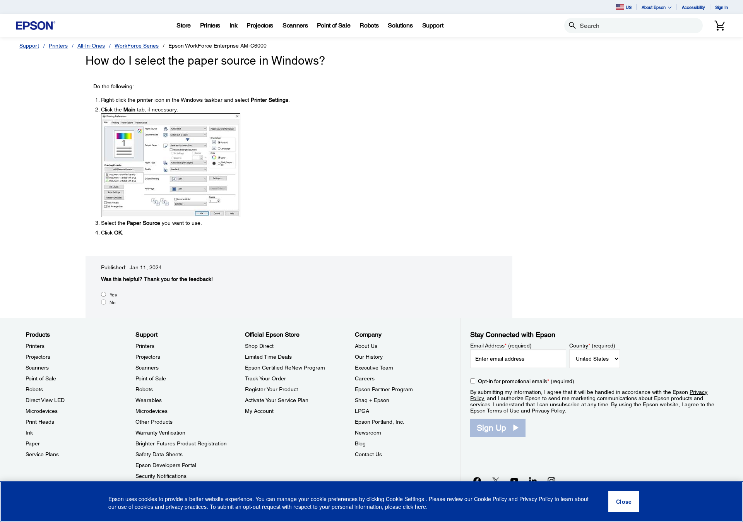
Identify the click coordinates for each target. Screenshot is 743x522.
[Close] (623, 501)
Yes (113, 295)
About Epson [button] (654, 7)
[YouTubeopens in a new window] (514, 481)
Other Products (154, 422)
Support (29, 46)
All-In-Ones (91, 46)
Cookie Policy (490, 499)
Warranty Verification (160, 433)
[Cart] (720, 25)
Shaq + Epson (372, 400)
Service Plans (42, 454)
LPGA (362, 411)
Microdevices (42, 411)
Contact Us (368, 454)
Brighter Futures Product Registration (181, 443)
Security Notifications (161, 476)
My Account (259, 411)
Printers (58, 46)
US (629, 7)
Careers (365, 378)
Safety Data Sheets (159, 454)
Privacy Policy (548, 410)
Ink (29, 433)
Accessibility (693, 7)
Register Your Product (271, 389)
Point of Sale (41, 378)
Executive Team (374, 368)
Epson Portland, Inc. (379, 422)
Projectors (38, 357)
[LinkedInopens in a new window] (533, 481)
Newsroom (368, 433)
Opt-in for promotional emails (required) (526, 381)
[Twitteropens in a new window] (496, 481)
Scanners (37, 368)
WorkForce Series (137, 46)
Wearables (148, 400)
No (113, 302)
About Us (366, 346)
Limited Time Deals (268, 357)
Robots (34, 389)
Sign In (721, 7)
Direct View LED (45, 400)
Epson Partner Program (384, 389)
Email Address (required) (501, 345)
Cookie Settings (406, 499)
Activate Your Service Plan (276, 400)
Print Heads (40, 422)
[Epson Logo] (35, 26)
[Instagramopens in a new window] (551, 481)
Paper (33, 443)
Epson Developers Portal (165, 465)
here (420, 507)
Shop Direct (259, 346)
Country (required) (592, 345)
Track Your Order (265, 378)
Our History (369, 357)
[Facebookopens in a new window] (477, 481)
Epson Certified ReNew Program (285, 368)
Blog (360, 443)
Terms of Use (503, 410)
